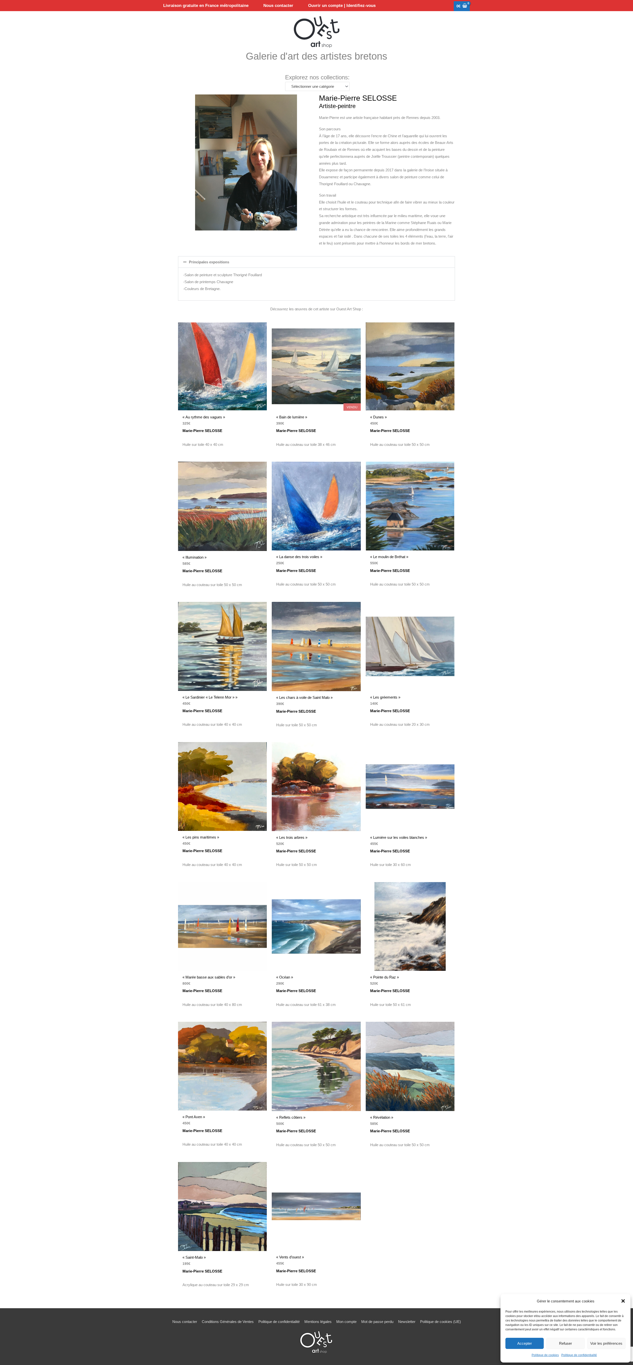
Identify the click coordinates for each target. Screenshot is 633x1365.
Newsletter (406, 1322)
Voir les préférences (606, 1343)
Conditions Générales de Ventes (228, 1322)
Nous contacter (184, 1322)
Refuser (565, 1343)
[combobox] (317, 86)
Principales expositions (209, 262)
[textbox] (315, 86)
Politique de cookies (545, 1355)
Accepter (524, 1343)
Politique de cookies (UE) (440, 1322)
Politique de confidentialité (579, 1355)
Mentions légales (318, 1322)
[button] (623, 1300)
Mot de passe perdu (377, 1322)
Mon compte (346, 1322)
